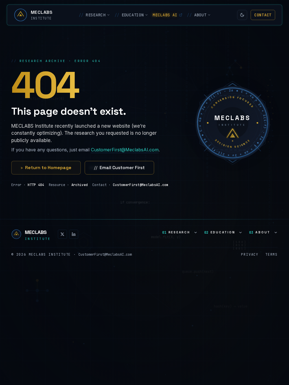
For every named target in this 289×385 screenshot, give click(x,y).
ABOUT (196, 14)
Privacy (250, 254)
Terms (271, 254)
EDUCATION (129, 14)
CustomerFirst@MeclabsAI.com (125, 149)
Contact (263, 14)
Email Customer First (119, 168)
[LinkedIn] (73, 234)
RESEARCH (92, 14)
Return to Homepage (46, 168)
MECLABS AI (165, 14)
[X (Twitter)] (62, 234)
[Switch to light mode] (242, 15)
